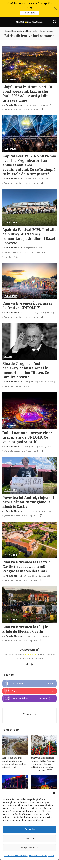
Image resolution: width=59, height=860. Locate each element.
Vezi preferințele (29, 847)
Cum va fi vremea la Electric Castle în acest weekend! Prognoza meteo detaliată (26, 566)
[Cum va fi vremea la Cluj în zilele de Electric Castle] (29, 604)
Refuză (29, 838)
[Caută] (55, 22)
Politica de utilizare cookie (16, 855)
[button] (54, 793)
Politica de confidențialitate (41, 855)
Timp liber (10, 223)
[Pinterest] (29, 691)
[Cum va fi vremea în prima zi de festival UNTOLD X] (29, 281)
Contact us (30, 654)
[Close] (55, 8)
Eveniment (10, 80)
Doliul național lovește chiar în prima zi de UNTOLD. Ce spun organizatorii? (27, 437)
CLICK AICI (29, 13)
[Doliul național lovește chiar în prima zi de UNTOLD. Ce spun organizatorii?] (29, 410)
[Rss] (32, 665)
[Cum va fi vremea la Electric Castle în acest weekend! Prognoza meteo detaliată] (29, 540)
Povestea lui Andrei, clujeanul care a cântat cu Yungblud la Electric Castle (28, 502)
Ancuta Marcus (14, 105)
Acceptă (30, 829)
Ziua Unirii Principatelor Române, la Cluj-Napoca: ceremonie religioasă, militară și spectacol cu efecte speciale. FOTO (43, 764)
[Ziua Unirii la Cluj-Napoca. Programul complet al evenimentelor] (44, 785)
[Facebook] (27, 665)
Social (8, 356)
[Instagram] (29, 698)
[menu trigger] (5, 22)
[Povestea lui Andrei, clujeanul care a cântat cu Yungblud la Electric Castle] (29, 475)
